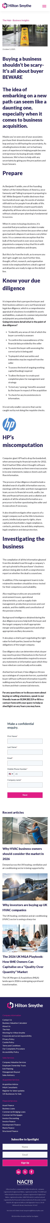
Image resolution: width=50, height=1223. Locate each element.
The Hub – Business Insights (16, 20)
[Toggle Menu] (44, 6)
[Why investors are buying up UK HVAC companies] (25, 886)
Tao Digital (35, 1216)
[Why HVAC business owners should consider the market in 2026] (25, 830)
